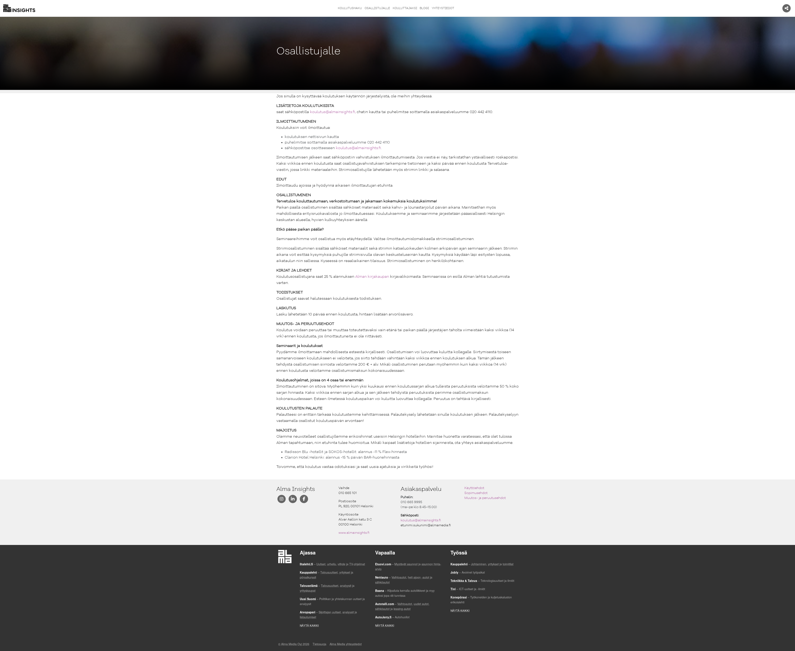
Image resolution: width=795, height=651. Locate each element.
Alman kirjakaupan (372, 277)
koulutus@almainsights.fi (358, 148)
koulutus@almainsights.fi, (333, 112)
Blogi (424, 8)
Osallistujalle (377, 8)
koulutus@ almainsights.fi (421, 520)
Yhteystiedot (443, 8)
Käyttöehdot (474, 488)
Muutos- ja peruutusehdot (485, 498)
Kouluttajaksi (405, 8)
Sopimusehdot (476, 493)
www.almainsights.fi (354, 533)
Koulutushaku (350, 8)
